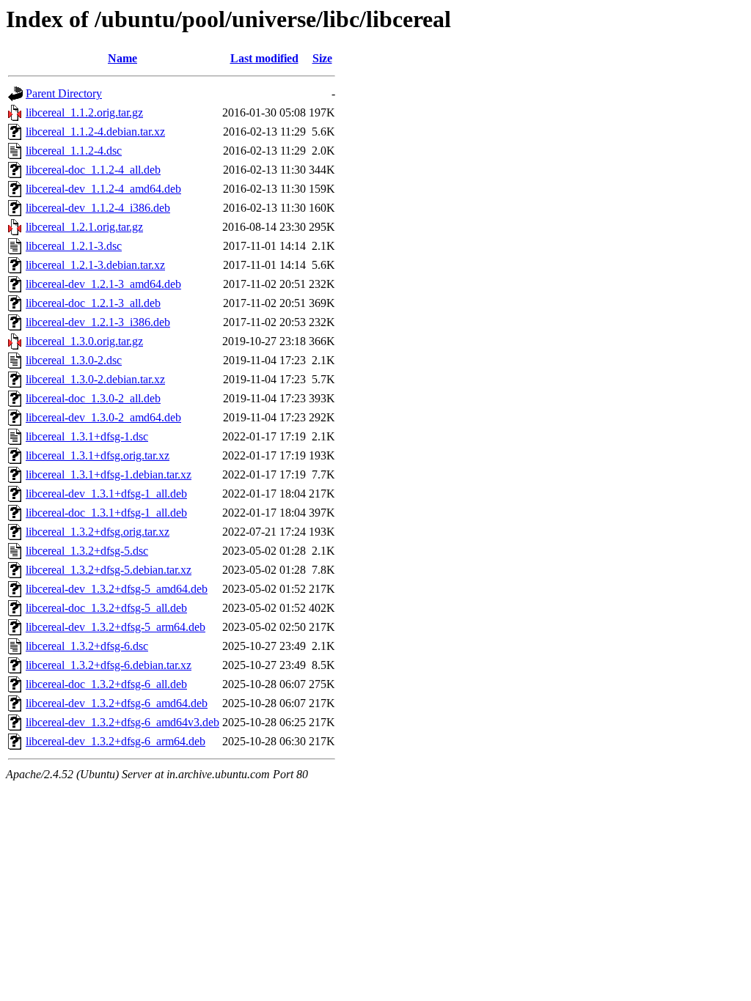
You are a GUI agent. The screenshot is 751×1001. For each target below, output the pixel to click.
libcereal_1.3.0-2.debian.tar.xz (95, 379)
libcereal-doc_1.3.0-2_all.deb (93, 398)
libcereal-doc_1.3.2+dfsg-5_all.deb (106, 608)
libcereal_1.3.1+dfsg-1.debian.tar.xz (108, 474)
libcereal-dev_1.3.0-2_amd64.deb (103, 417)
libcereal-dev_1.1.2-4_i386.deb (98, 208)
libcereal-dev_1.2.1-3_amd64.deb (103, 284)
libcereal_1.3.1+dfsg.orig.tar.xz (97, 455)
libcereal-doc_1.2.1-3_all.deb (93, 303)
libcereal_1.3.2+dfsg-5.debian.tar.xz (108, 570)
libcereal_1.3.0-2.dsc (74, 360)
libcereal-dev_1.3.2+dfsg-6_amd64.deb (117, 703)
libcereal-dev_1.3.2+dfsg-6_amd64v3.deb (122, 722)
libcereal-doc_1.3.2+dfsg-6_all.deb (106, 684)
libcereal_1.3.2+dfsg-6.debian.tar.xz (108, 665)
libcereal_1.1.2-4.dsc (74, 150)
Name (122, 58)
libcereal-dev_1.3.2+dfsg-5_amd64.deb (117, 589)
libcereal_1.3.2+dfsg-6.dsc (87, 646)
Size (322, 58)
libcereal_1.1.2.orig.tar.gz (84, 112)
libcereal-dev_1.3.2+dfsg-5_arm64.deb (115, 627)
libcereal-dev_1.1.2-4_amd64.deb (103, 188)
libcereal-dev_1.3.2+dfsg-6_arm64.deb (115, 741)
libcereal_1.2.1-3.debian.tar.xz (95, 265)
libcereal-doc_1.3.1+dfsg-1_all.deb (106, 512)
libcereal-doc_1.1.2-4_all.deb (93, 169)
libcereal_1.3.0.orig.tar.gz (84, 341)
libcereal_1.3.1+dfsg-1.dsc (87, 436)
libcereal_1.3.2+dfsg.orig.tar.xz (97, 531)
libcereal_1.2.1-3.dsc (74, 246)
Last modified (264, 58)
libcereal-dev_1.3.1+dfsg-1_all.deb (106, 493)
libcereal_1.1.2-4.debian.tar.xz (95, 131)
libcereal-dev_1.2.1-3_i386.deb (98, 322)
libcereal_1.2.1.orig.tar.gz (84, 227)
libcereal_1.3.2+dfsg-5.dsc (87, 550)
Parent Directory (64, 93)
